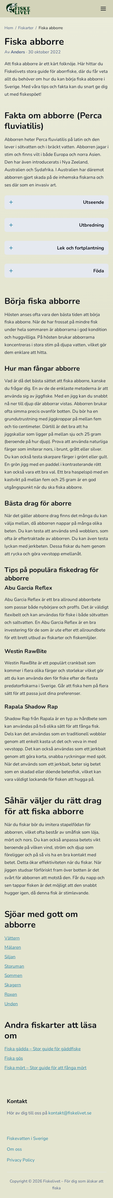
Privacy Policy (21, 1160)
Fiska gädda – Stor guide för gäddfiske (42, 1049)
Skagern (12, 985)
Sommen (13, 975)
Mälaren (12, 947)
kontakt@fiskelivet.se (69, 1113)
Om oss (14, 1149)
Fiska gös (13, 1058)
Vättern (12, 938)
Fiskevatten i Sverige (27, 1138)
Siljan (10, 957)
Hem (8, 27)
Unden (11, 1004)
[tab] (56, 205)
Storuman (14, 966)
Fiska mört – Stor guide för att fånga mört (45, 1068)
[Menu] (103, 8)
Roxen (10, 994)
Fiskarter (25, 27)
